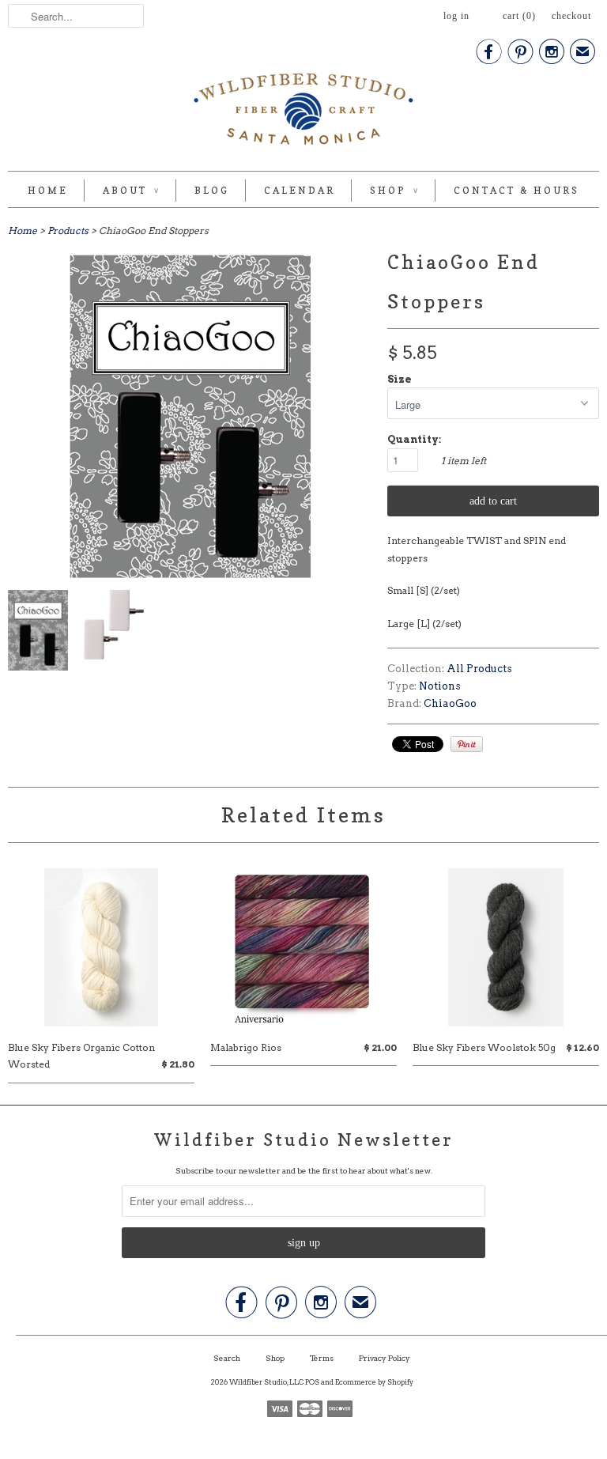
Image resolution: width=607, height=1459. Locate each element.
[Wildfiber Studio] (303, 112)
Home (48, 190)
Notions (440, 686)
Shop (394, 190)
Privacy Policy (384, 1358)
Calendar (299, 190)
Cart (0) (519, 15)
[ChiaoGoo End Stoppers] (38, 633)
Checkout (571, 15)
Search (226, 1358)
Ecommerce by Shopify (374, 1382)
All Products (479, 669)
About (131, 190)
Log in (456, 15)
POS (312, 1382)
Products (68, 230)
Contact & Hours (516, 190)
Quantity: (414, 439)
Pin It (467, 744)
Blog (211, 190)
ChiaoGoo (450, 703)
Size (399, 379)
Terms (322, 1358)
